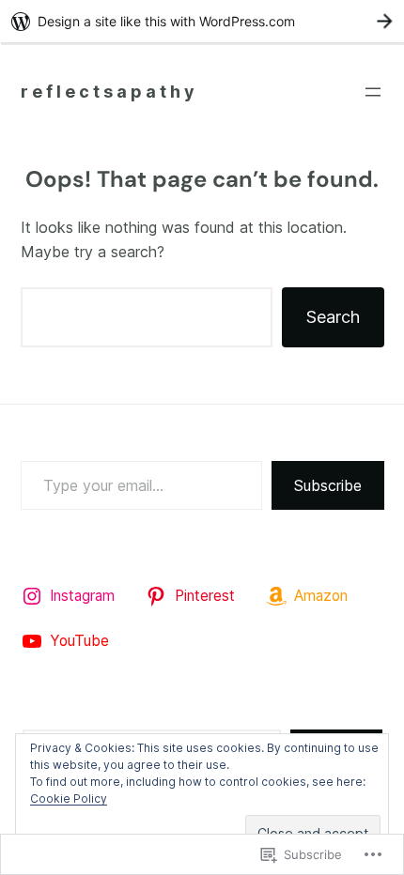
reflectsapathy (109, 91)
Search (333, 317)
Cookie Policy (68, 798)
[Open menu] (373, 92)
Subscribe (328, 485)
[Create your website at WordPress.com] (202, 21)
